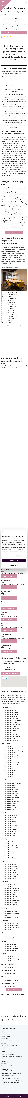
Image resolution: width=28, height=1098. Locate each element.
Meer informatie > (9, 576)
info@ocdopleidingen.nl (13, 1078)
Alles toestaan (14, 560)
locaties (3, 1084)
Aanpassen (13, 565)
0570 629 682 (11, 1076)
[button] (26, 2)
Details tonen (19, 556)
